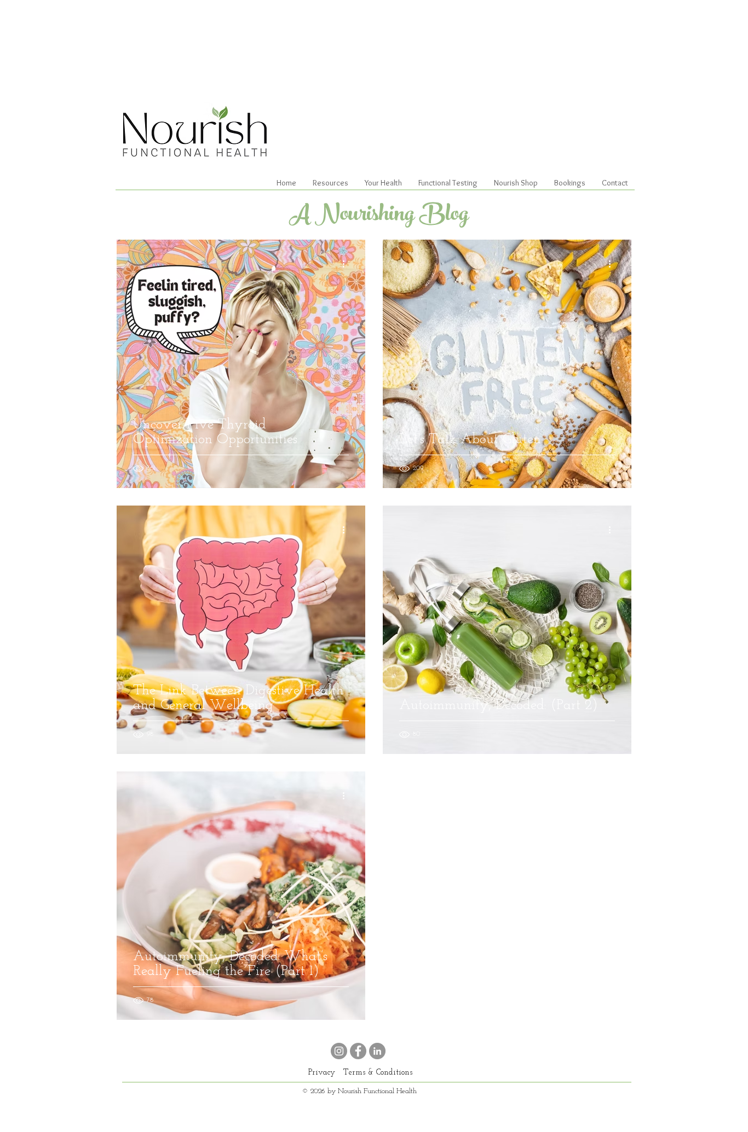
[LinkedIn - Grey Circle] (377, 1051)
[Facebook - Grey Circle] (358, 1051)
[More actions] (347, 263)
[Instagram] (339, 1051)
